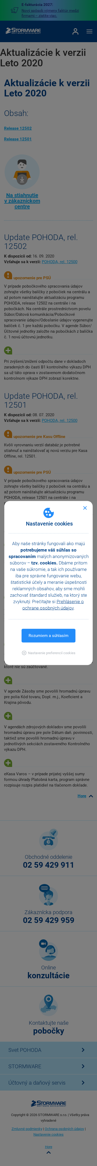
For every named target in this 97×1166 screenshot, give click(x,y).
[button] (48, 653)
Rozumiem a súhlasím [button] (48, 635)
